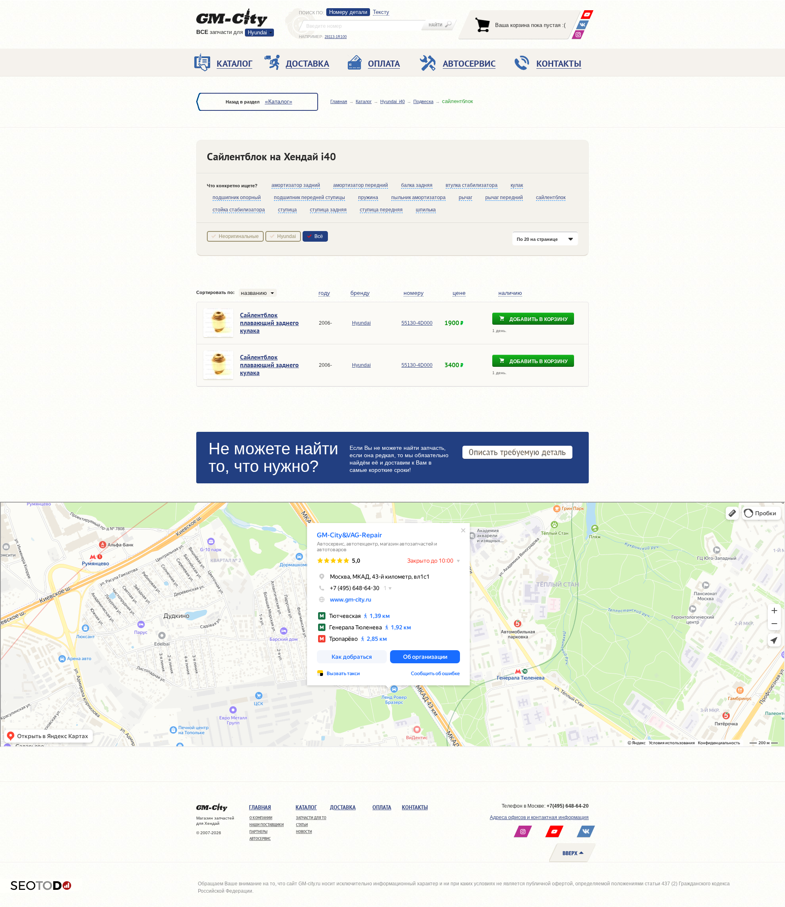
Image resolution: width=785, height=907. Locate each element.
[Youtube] (587, 14)
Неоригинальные (239, 236)
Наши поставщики (266, 824)
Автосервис (260, 838)
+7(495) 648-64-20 (568, 806)
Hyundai (286, 236)
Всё (318, 236)
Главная (338, 101)
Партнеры (258, 831)
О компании (260, 817)
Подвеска (423, 101)
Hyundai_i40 (392, 101)
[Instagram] (578, 34)
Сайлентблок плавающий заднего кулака (269, 323)
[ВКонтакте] (582, 24)
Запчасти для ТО (311, 817)
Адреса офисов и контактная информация (539, 817)
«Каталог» (278, 101)
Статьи (302, 824)
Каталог (364, 101)
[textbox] (362, 25)
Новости (304, 831)
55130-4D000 (417, 323)
